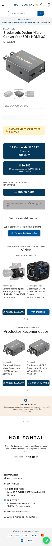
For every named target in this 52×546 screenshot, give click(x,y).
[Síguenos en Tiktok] (36, 457)
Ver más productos (25, 255)
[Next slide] (41, 66)
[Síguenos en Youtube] (33, 457)
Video (28, 19)
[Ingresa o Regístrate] (41, 4)
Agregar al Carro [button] (39, 312)
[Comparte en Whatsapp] (37, 203)
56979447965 (13, 484)
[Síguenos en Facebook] (29, 457)
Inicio (20, 19)
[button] (7, 206)
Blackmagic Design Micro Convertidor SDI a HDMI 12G (38, 368)
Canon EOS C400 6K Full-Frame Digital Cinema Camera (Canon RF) (38, 292)
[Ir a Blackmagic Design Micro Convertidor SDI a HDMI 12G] (38, 348)
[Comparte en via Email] (41, 203)
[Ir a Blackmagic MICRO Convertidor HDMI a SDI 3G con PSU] (13, 348)
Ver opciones (14, 312)
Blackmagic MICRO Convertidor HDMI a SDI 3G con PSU (12, 368)
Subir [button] (27, 422)
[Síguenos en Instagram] (26, 457)
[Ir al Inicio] (26, 5)
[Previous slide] (8, 66)
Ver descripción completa (26, 233)
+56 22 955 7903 (14, 478)
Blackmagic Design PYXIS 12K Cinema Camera (11, 291)
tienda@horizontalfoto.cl (18, 512)
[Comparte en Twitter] (33, 203)
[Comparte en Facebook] (29, 203)
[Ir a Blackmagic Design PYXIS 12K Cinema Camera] (13, 271)
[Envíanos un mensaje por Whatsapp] (46, 540)
